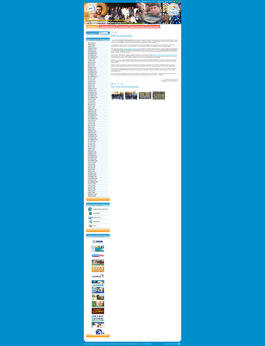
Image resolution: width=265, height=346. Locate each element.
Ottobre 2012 (92, 95)
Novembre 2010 (92, 136)
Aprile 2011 (91, 127)
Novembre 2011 (92, 115)
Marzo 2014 (91, 65)
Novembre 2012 (92, 94)
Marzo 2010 (91, 150)
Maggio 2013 (91, 83)
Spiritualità (97, 217)
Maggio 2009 (91, 167)
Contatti (161, 1)
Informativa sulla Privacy (134, 344)
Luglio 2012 (91, 101)
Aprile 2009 (91, 169)
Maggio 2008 (91, 189)
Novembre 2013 (92, 73)
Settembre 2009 (93, 160)
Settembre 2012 (93, 97)
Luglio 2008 (91, 185)
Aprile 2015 (91, 44)
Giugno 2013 (91, 81)
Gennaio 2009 (92, 174)
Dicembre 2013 (92, 71)
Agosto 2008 (92, 183)
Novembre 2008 (92, 178)
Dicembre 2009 (92, 155)
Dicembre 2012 (92, 92)
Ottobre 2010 (92, 138)
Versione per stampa (118, 83)
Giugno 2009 (91, 166)
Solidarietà (97, 213)
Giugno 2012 (91, 102)
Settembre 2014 (93, 57)
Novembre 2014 (92, 53)
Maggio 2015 (91, 43)
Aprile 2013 (91, 85)
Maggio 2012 (91, 104)
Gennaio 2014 (92, 69)
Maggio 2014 (91, 62)
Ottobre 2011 (92, 116)
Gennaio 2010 (92, 153)
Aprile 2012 (91, 106)
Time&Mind (174, 344)
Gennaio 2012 (92, 111)
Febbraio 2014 (92, 67)
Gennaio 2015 (92, 50)
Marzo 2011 (91, 129)
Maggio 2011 (91, 125)
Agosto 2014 (92, 58)
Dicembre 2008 (92, 176)
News (116, 32)
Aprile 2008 (91, 190)
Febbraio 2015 (92, 48)
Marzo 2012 (91, 108)
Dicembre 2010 (92, 134)
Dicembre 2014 (92, 51)
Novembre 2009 (92, 157)
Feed (139, 1)
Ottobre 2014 (92, 55)
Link (155, 1)
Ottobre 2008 (92, 180)
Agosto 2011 (92, 120)
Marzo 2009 (91, 171)
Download (96, 221)
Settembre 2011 (92, 118)
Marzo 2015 (91, 46)
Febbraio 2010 (92, 152)
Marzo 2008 (91, 192)
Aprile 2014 (91, 64)
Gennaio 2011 (92, 132)
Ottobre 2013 (92, 74)
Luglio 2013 (91, 80)
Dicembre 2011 (92, 113)
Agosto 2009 (92, 162)
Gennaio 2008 (92, 196)
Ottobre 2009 (92, 159)
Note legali (169, 1)
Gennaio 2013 (92, 90)
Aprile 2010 (91, 148)
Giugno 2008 (91, 187)
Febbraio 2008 (92, 194)
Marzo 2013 (91, 87)
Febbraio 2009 (92, 173)
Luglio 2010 (91, 143)
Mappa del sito (147, 1)
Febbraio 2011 (92, 131)
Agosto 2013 (92, 78)
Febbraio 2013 (92, 88)
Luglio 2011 (91, 122)
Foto (94, 226)
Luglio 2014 (91, 60)
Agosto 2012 (92, 99)
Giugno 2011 (91, 124)
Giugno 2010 (91, 145)
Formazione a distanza (100, 209)
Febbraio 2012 (92, 109)
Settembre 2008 (93, 182)
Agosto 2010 (92, 141)
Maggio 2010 (91, 146)
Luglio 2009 (91, 164)
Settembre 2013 (93, 76)
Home (112, 32)
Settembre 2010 (93, 139)
